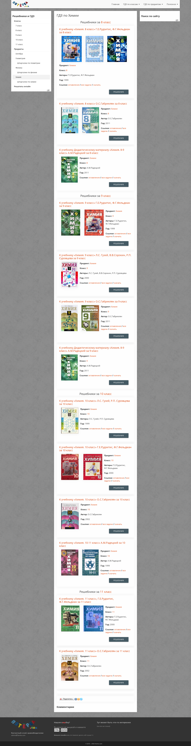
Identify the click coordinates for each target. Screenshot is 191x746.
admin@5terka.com (18, 735)
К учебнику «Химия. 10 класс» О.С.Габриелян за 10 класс (94, 499)
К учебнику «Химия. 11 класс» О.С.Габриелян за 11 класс (94, 651)
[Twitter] (81, 698)
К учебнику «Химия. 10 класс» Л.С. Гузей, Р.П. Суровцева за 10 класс (94, 402)
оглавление (73, 84)
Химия (18, 77)
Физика (19, 67)
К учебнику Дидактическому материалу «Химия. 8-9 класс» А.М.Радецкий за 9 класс (91, 349)
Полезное (171, 4)
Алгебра (19, 53)
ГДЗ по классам (130, 4)
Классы (17, 21)
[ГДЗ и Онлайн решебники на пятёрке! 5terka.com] (20, 4)
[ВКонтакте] (75, 698)
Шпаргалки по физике (27, 72)
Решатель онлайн (22, 86)
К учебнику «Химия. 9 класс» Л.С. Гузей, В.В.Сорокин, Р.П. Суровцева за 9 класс (95, 257)
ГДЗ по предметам (152, 4)
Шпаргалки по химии (26, 82)
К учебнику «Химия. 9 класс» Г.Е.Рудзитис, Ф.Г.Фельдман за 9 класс (94, 204)
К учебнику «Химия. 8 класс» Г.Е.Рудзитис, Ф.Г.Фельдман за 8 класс (94, 31)
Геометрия (20, 58)
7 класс (19, 25)
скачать (97, 84)
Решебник (118, 92)
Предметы (19, 49)
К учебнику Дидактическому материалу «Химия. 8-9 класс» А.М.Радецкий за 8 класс (91, 151)
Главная (115, 4)
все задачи (86, 84)
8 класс (19, 30)
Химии (72, 65)
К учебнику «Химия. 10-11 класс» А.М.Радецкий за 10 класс (92, 544)
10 (88, 414)
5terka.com (98, 744)
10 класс (19, 39)
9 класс (19, 35)
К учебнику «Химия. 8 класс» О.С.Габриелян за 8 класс (93, 103)
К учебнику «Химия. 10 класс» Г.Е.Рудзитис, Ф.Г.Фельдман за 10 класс (95, 449)
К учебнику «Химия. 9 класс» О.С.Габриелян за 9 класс (93, 301)
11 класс (19, 44)
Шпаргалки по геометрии (28, 63)
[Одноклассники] (78, 698)
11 (113, 612)
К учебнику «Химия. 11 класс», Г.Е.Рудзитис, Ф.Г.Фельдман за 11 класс (86, 600)
